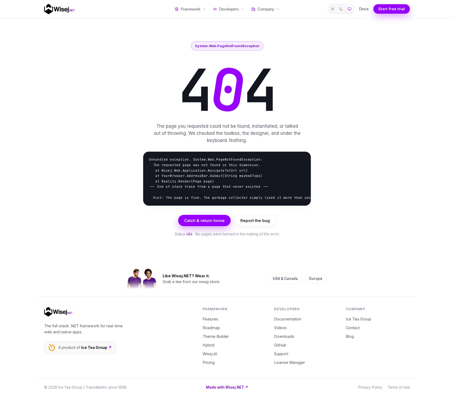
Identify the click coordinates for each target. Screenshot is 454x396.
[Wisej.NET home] (104, 9)
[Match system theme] (349, 9)
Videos (280, 327)
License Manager (289, 362)
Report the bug (255, 220)
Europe (315, 278)
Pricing (209, 362)
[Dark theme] (341, 9)
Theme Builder (216, 336)
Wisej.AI (210, 354)
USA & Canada (285, 278)
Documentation (287, 319)
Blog (350, 336)
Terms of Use (399, 387)
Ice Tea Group (358, 319)
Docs (364, 8)
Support (281, 354)
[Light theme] (333, 9)
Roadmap (211, 327)
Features (210, 319)
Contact (353, 327)
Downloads (284, 336)
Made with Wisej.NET (227, 387)
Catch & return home (204, 220)
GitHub (280, 345)
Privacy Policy (370, 387)
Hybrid (208, 345)
